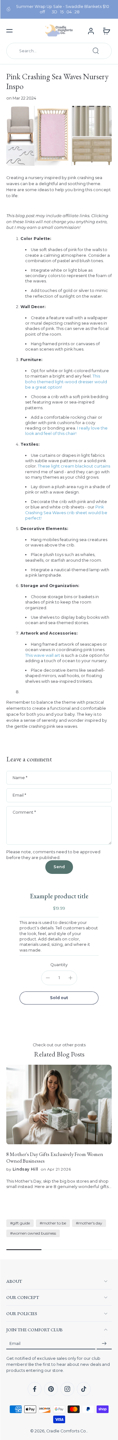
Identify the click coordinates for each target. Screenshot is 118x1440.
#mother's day (89, 1223)
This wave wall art (42, 655)
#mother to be (53, 1223)
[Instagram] (67, 1389)
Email (19, 795)
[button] (9, 30)
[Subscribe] (104, 1343)
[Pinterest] (51, 1389)
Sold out (59, 997)
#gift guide (20, 1223)
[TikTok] (84, 1389)
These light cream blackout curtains (74, 466)
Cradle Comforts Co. (66, 1431)
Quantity (59, 964)
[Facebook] (35, 1389)
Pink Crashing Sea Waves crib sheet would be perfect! (66, 512)
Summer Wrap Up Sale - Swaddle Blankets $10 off (62, 9)
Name (20, 777)
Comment (24, 812)
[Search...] (95, 50)
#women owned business (33, 1233)
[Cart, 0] (105, 31)
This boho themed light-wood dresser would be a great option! (66, 382)
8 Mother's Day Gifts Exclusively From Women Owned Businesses (54, 1157)
